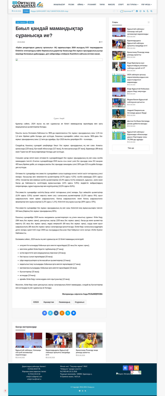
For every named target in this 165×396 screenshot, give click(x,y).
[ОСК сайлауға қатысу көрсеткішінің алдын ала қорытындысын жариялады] (119, 77)
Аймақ (80, 4)
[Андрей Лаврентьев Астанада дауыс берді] (119, 113)
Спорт (121, 4)
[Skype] (67, 313)
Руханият (92, 4)
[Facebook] (44, 313)
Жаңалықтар (59, 4)
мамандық (65, 302)
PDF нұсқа (145, 4)
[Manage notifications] (5, 391)
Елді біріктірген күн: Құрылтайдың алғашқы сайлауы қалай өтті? (137, 65)
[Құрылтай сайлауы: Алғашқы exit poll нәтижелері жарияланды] (29, 340)
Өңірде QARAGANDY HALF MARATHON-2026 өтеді (49, 11)
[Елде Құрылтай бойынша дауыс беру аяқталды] (119, 92)
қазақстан (49, 302)
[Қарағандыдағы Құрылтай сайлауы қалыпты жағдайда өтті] (59, 340)
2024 (36, 302)
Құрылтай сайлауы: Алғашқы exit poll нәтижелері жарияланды (28, 352)
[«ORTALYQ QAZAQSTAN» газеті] (28, 4)
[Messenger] (73, 313)
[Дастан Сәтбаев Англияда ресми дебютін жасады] (119, 124)
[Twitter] (50, 313)
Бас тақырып (21, 22)
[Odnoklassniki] (62, 313)
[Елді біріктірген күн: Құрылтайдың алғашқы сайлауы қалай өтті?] (119, 66)
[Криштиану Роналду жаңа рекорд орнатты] (89, 340)
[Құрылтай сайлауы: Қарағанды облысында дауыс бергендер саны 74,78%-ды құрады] (119, 135)
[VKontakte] (56, 313)
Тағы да (131, 148)
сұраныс (80, 302)
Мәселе (111, 4)
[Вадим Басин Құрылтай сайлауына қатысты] (119, 102)
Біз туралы (132, 4)
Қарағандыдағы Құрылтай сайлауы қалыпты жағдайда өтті (58, 352)
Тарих (102, 4)
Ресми (71, 4)
